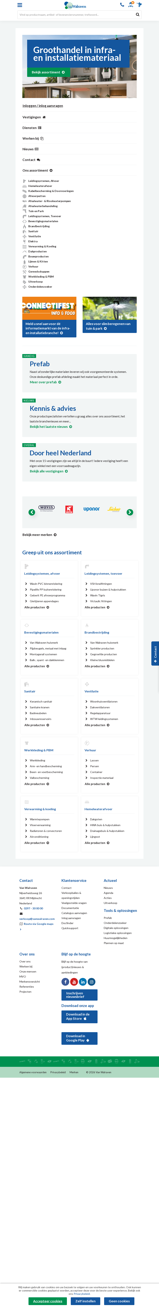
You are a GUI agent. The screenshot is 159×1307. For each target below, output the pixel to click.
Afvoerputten (37, 196)
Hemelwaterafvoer (40, 185)
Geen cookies (119, 1301)
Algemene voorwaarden (33, 1072)
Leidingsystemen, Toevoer (44, 216)
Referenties (26, 986)
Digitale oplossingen (116, 928)
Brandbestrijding (39, 226)
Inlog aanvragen (71, 918)
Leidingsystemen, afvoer (42, 573)
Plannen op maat (114, 943)
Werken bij (25, 966)
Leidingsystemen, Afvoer (43, 180)
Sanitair (33, 231)
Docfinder (67, 923)
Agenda (108, 892)
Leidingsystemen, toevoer (103, 573)
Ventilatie (34, 236)
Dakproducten (37, 251)
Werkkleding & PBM (41, 276)
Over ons (25, 961)
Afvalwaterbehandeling (43, 206)
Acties (108, 897)
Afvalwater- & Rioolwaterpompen (49, 201)
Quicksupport (69, 928)
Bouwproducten (38, 256)
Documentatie (70, 908)
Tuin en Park (36, 211)
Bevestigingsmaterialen (43, 221)
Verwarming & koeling (40, 809)
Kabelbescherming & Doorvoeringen (51, 191)
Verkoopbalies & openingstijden (71, 895)
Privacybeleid (58, 1072)
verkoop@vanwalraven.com (37, 918)
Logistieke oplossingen (118, 933)
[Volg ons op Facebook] (65, 981)
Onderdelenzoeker (40, 286)
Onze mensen (27, 971)
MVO (22, 976)
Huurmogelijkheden (115, 938)
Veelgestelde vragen (74, 903)
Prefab (40, 364)
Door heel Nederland (60, 453)
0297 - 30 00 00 (33, 908)
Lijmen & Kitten (38, 261)
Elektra (33, 241)
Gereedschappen (38, 271)
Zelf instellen (85, 1301)
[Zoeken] (138, 14)
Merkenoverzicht (29, 981)
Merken (74, 1072)
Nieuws (108, 887)
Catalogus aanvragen (74, 913)
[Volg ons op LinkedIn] (82, 981)
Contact (66, 887)
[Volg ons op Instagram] (91, 981)
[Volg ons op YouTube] (74, 981)
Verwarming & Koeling (42, 246)
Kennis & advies (53, 408)
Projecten (25, 991)
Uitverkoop (35, 281)
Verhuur (33, 266)
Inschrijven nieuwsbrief (75, 995)
